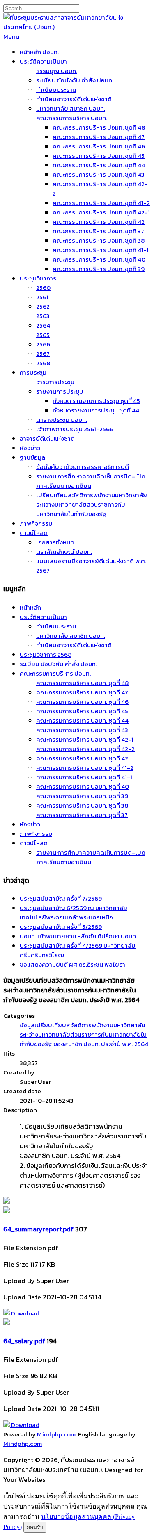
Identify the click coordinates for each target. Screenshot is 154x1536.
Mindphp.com (56, 1434)
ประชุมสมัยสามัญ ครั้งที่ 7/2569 (61, 898)
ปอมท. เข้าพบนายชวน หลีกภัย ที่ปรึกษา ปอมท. (78, 936)
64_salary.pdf (25, 1341)
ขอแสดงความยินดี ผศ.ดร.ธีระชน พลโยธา (72, 964)
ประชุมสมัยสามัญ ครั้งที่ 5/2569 (61, 926)
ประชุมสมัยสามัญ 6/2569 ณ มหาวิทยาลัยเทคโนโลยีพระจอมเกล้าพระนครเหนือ (73, 912)
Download (24, 1313)
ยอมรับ (35, 1527)
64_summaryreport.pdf (39, 1229)
